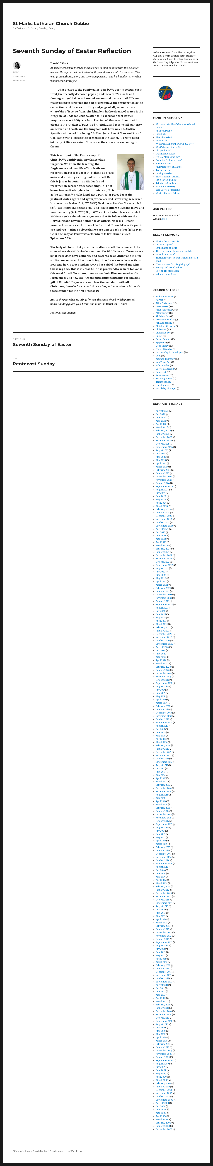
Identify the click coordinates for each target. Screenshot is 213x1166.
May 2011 (160, 995)
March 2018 (161, 742)
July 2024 (160, 493)
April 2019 (161, 699)
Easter (159, 336)
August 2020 (162, 647)
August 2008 (162, 1103)
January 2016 (162, 811)
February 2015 (163, 847)
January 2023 (162, 552)
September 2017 (164, 762)
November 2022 (164, 558)
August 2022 (162, 568)
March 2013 (161, 922)
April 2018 (161, 739)
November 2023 (164, 519)
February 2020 (163, 667)
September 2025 (164, 447)
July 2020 (160, 650)
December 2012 (164, 932)
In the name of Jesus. (166, 248)
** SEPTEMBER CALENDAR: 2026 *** (175, 144)
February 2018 (163, 745)
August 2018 (162, 726)
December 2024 (164, 476)
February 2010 (163, 1044)
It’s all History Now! (165, 153)
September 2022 (164, 565)
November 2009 (164, 1054)
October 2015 (162, 821)
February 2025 (163, 470)
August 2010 (162, 1024)
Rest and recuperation (167, 271)
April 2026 (161, 424)
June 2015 (160, 834)
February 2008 (163, 1122)
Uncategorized (163, 385)
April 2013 (161, 919)
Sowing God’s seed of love (169, 267)
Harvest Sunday (164, 349)
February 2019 (163, 706)
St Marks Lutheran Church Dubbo (51, 23)
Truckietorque (163, 170)
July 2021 (160, 611)
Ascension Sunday (165, 319)
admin (16, 72)
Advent (159, 300)
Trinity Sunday (163, 382)
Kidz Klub (161, 134)
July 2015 (160, 831)
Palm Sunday (162, 365)
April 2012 (161, 958)
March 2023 (162, 545)
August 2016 (162, 794)
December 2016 (164, 788)
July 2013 (160, 909)
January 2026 (162, 434)
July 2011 (160, 988)
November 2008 (164, 1093)
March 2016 (161, 804)
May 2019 (160, 696)
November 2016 (163, 791)
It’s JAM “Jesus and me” (168, 157)
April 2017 (161, 778)
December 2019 (164, 673)
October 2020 (163, 640)
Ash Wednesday (164, 323)
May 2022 (161, 578)
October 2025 (162, 444)
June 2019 (160, 693)
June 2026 (161, 417)
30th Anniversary (165, 296)
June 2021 (161, 614)
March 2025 (162, 466)
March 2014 (161, 883)
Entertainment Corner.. (168, 176)
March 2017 (161, 781)
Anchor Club (162, 140)
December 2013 (164, 893)
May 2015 (160, 837)
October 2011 (162, 978)
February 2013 (163, 926)
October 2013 (162, 899)
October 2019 (162, 680)
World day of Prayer (166, 388)
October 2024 (163, 483)
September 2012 (164, 942)
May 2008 (161, 1113)
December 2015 (164, 814)
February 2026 (163, 430)
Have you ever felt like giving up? (173, 264)
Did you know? (163, 150)
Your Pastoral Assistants (168, 190)
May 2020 (161, 657)
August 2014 (162, 867)
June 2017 (160, 772)
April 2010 (161, 1037)
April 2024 (161, 503)
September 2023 (164, 526)
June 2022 (161, 575)
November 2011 (163, 975)
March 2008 (162, 1119)
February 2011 (163, 1004)
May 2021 (161, 617)
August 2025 (162, 450)
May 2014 (160, 876)
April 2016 (161, 801)
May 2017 (160, 775)
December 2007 (164, 1129)
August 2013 (162, 906)
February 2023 (163, 548)
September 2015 (164, 824)
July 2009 (160, 1067)
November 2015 (163, 817)
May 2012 (160, 955)
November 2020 (164, 637)
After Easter (19, 80)
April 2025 (161, 463)
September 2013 (164, 903)
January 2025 (162, 473)
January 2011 (162, 1008)
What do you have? (165, 254)
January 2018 (162, 749)
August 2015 (162, 827)
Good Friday (162, 346)
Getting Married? (165, 173)
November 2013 (164, 896)
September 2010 (164, 1021)
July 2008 (160, 1106)
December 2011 (163, 972)
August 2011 (162, 985)
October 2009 (163, 1057)
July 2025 (160, 453)
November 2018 (164, 716)
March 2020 (162, 663)
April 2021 (161, 621)
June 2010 (161, 1031)
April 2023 (161, 542)
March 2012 (161, 962)
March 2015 (161, 844)
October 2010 (162, 1018)
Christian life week (165, 326)
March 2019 (161, 703)
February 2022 (163, 588)
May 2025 (161, 460)
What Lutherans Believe (168, 193)
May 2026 (161, 421)
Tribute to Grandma (166, 183)
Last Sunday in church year (170, 352)
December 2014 (164, 854)
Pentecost (161, 372)
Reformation (162, 375)
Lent (158, 355)
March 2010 (161, 1040)
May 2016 (160, 798)
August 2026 (162, 411)
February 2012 (163, 965)
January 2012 (162, 968)
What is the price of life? (168, 241)
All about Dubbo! (164, 130)
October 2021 (162, 601)
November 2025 (164, 440)
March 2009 (162, 1080)
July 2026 (160, 414)
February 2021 (163, 627)
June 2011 (160, 991)
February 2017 (163, 785)
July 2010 (160, 1027)
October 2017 (162, 758)
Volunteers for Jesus (166, 274)
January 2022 (162, 591)
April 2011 (161, 998)
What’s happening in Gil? (168, 147)
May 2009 (161, 1073)
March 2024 (162, 506)
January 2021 (162, 630)
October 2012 (162, 939)
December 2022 (164, 555)
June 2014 (161, 873)
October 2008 (163, 1096)
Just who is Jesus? (164, 244)
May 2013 (160, 916)
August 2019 (162, 686)
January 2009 (163, 1086)
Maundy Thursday (165, 359)
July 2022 (160, 571)
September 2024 (164, 486)
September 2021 (164, 604)
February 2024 (163, 509)
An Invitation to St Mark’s (169, 167)
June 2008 (161, 1109)
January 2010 (162, 1047)
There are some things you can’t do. (174, 251)
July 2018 (160, 729)
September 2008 (164, 1100)
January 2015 (162, 850)
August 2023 (162, 529)
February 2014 (163, 886)
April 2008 (161, 1116)
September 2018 (164, 722)
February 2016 (163, 808)
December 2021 (164, 594)
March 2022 (162, 585)
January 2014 (162, 890)
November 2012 (164, 936)
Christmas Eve (163, 332)
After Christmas (164, 303)
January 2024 (163, 512)
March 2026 (162, 427)
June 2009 (161, 1070)
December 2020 (164, 634)
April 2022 (161, 581)
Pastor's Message (165, 369)
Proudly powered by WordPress (65, 1151)
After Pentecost (164, 309)
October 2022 (162, 562)
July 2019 (160, 690)
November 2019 (163, 676)
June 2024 (161, 496)
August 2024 (162, 489)
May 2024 (161, 499)
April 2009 (161, 1077)
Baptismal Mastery (165, 186)
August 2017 (162, 765)
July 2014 (160, 870)
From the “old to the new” (169, 160)
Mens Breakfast (164, 137)
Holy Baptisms (163, 163)
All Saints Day (163, 316)
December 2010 (164, 1011)
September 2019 (164, 683)
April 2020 (161, 660)
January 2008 (163, 1126)
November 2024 (164, 480)
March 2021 (162, 624)
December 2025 (164, 437)
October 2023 (162, 522)
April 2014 (161, 880)
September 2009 (164, 1060)
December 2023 (164, 516)
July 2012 (160, 949)
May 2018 (160, 735)
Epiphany (161, 342)
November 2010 (164, 1014)
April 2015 (161, 840)
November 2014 (164, 857)
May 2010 (160, 1034)
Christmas (161, 329)
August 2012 (162, 945)
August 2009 (162, 1063)
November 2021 (164, 598)
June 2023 (161, 535)
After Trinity (162, 313)
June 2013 (161, 913)
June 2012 (161, 952)
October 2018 (162, 719)
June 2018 (161, 732)
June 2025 (161, 457)
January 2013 (162, 929)
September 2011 (164, 981)
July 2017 (160, 768)
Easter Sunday (163, 339)
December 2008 (164, 1090)
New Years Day (163, 362)
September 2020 (164, 644)
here (164, 219)
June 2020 (161, 653)
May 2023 (161, 539)
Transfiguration (164, 378)
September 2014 (164, 863)
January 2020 (163, 670)
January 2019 (162, 709)
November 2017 (163, 755)
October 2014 (162, 860)
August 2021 (162, 608)
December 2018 (164, 712)
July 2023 (160, 532)
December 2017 (163, 752)
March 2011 (161, 1001)
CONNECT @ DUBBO (166, 180)
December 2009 (164, 1050)
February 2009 (163, 1083)
